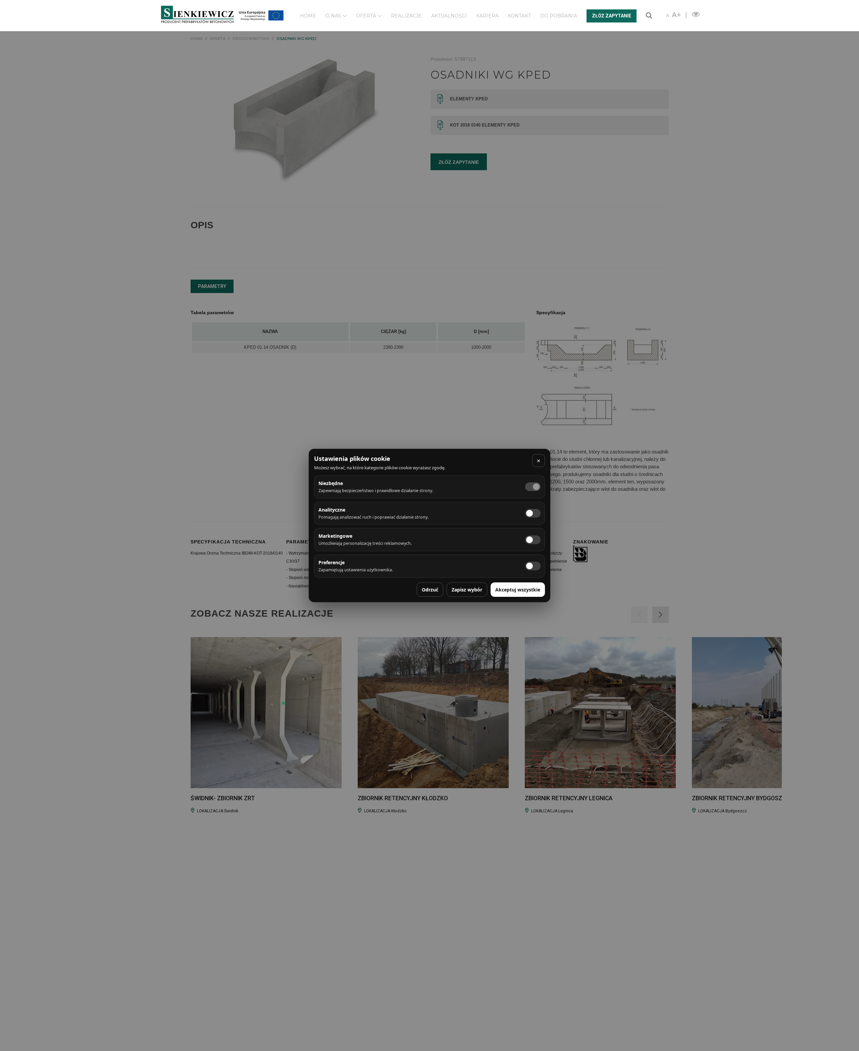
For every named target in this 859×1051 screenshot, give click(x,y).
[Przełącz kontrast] (694, 14)
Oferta (366, 16)
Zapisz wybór (467, 589)
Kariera (487, 16)
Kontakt (519, 16)
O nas (334, 16)
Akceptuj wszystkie (517, 589)
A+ (676, 14)
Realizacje (406, 16)
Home (308, 16)
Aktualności (449, 16)
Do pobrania (558, 16)
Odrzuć (430, 589)
